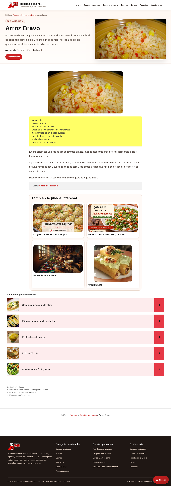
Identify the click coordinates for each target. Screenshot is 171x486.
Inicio (78, 5)
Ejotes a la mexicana (101, 458)
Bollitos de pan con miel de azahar (23, 392)
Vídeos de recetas (137, 453)
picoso (26, 390)
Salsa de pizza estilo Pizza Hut (105, 467)
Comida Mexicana (28, 15)
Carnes (134, 5)
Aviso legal (131, 481)
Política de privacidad (146, 481)
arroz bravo (14, 390)
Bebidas (133, 462)
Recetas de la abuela (138, 458)
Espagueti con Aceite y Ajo (19, 395)
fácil (21, 390)
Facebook (134, 467)
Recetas (16, 15)
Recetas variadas (63, 471)
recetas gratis (35, 390)
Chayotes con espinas (102, 453)
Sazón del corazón (48, 186)
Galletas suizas (99, 462)
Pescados (144, 5)
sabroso (45, 390)
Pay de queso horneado (102, 449)
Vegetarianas (156, 5)
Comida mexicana (110, 5)
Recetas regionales (92, 5)
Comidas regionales (138, 449)
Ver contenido (14, 57)
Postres (124, 5)
